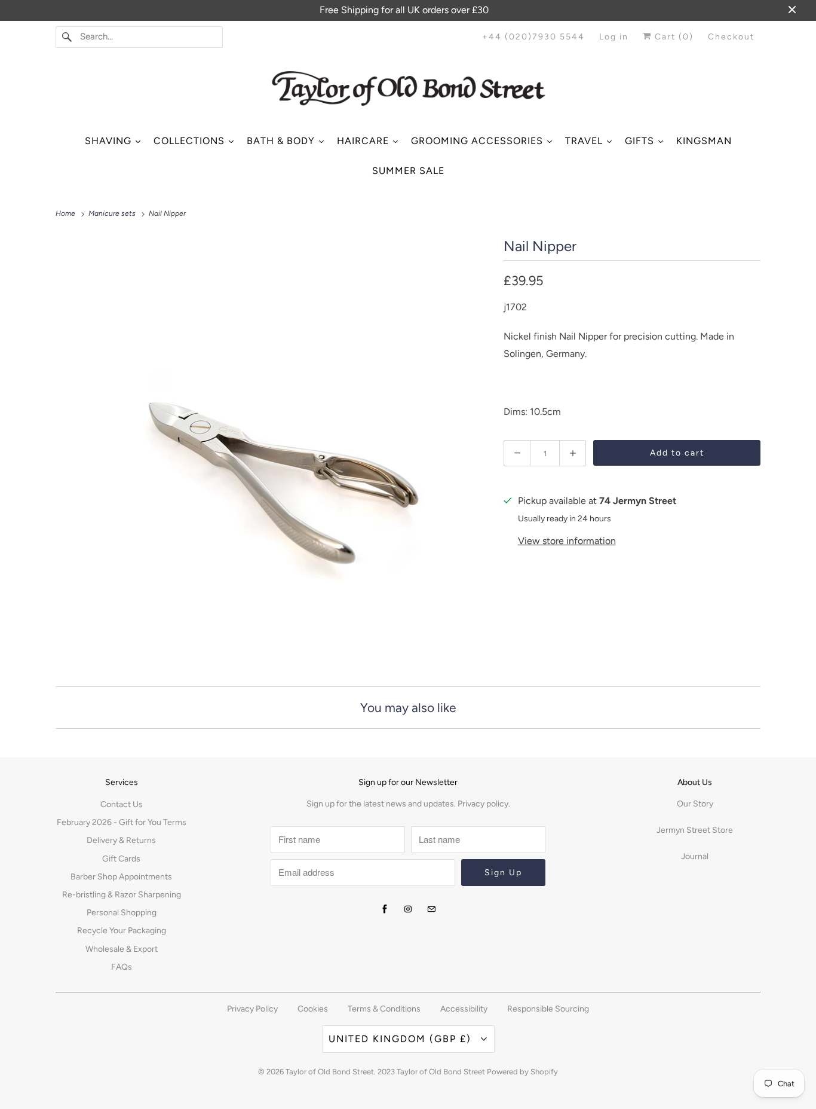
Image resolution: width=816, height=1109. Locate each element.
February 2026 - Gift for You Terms (121, 822)
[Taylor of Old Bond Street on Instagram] (408, 909)
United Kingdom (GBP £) (402, 1038)
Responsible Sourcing (548, 1009)
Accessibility (463, 1009)
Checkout (731, 37)
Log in (613, 37)
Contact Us (121, 804)
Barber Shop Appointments (121, 877)
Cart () (673, 37)
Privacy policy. (484, 804)
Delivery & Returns (121, 840)
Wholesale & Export (121, 949)
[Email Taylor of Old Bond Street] (431, 909)
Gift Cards (121, 859)
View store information (567, 540)
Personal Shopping (122, 913)
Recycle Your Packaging (121, 930)
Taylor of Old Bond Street (330, 1071)
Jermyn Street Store (695, 830)
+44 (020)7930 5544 (533, 37)
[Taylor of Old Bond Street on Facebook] (384, 909)
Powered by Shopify (522, 1071)
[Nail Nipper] (274, 452)
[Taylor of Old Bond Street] (408, 92)
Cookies (312, 1009)
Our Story (695, 804)
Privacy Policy (252, 1009)
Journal (694, 856)
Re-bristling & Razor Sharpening (121, 895)
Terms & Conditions (384, 1009)
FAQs (121, 967)
